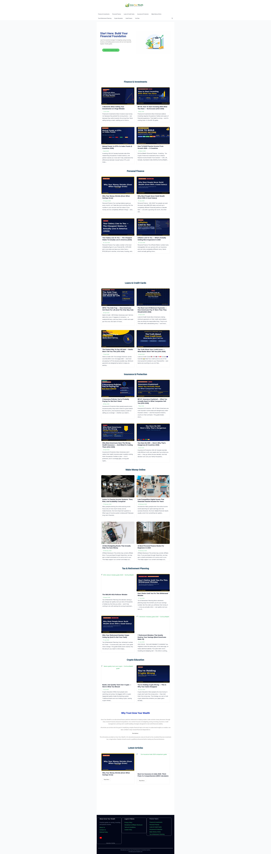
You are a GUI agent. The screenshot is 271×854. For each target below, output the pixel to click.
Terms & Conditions (130, 827)
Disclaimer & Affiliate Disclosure (133, 825)
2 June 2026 (106, 111)
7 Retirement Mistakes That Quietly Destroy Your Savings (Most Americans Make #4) (152, 637)
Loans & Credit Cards (129, 14)
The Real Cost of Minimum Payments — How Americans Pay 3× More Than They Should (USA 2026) (152, 310)
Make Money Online (156, 14)
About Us (102, 827)
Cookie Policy (128, 829)
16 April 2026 (141, 354)
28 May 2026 (106, 404)
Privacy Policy (128, 822)
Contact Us (103, 830)
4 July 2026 (106, 689)
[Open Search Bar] (172, 18)
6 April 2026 (141, 447)
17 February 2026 (107, 504)
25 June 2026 (141, 242)
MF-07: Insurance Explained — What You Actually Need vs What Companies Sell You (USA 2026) (152, 401)
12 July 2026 (141, 642)
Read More (106, 779)
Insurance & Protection (143, 14)
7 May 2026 (141, 406)
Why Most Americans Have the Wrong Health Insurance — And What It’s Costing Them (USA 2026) (117, 445)
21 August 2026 (107, 200)
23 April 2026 (106, 449)
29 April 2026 (106, 312)
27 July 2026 (141, 598)
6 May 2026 (141, 111)
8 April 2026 (106, 151)
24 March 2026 (142, 151)
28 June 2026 (141, 689)
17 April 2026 (106, 354)
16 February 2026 (142, 504)
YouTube (137, 18)
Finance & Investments (103, 14)
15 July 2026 (141, 200)
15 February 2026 (107, 550)
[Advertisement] (135, 69)
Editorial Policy (104, 832)
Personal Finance (116, 14)
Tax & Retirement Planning (104, 18)
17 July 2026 (106, 639)
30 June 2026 (106, 242)
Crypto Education (118, 18)
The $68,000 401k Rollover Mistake (114, 594)
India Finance (129, 18)
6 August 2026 (106, 597)
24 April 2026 (141, 314)
